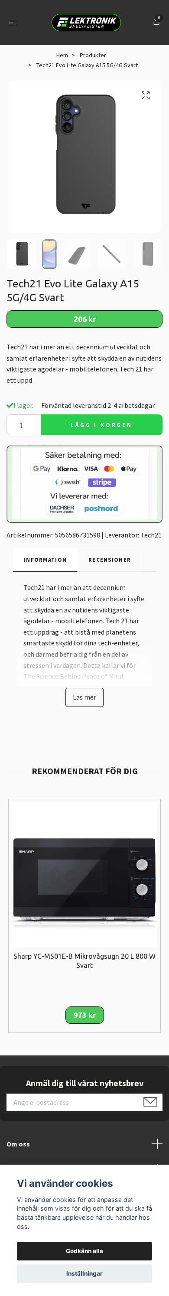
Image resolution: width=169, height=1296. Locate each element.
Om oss (18, 1144)
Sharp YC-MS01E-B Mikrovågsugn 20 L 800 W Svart (84, 960)
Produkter (93, 55)
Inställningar (84, 1273)
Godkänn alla (84, 1250)
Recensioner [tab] (109, 559)
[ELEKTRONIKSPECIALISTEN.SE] (86, 22)
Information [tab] (45, 559)
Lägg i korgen (102, 424)
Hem (62, 55)
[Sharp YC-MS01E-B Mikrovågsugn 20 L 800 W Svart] (84, 874)
